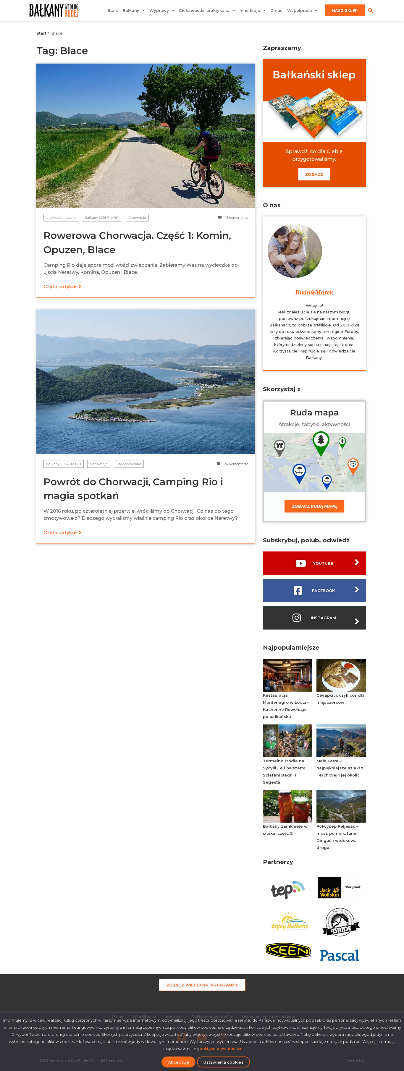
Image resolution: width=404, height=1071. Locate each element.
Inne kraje (250, 10)
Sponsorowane (129, 464)
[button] (370, 10)
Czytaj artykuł (60, 286)
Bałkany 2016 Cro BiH (102, 218)
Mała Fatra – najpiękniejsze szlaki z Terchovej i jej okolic (339, 767)
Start (113, 10)
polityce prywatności (220, 1048)
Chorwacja (137, 218)
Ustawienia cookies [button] (223, 1062)
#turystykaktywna (61, 218)
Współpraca (299, 10)
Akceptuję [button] (178, 1062)
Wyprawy (159, 10)
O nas (276, 10)
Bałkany (130, 10)
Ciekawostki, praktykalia (204, 10)
